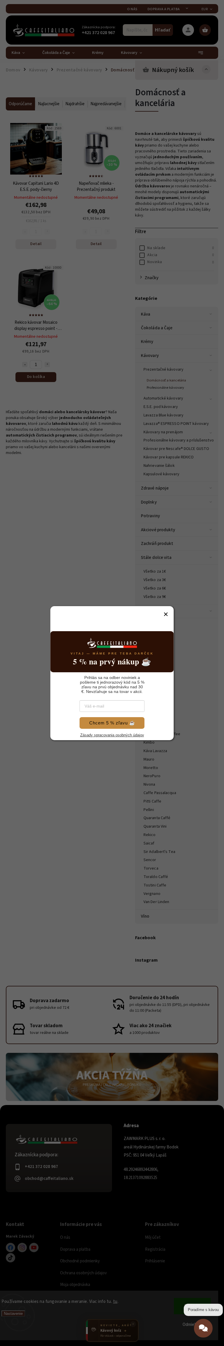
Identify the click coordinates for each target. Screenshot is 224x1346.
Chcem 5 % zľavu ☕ (112, 725)
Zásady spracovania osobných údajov (112, 740)
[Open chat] (203, 1332)
